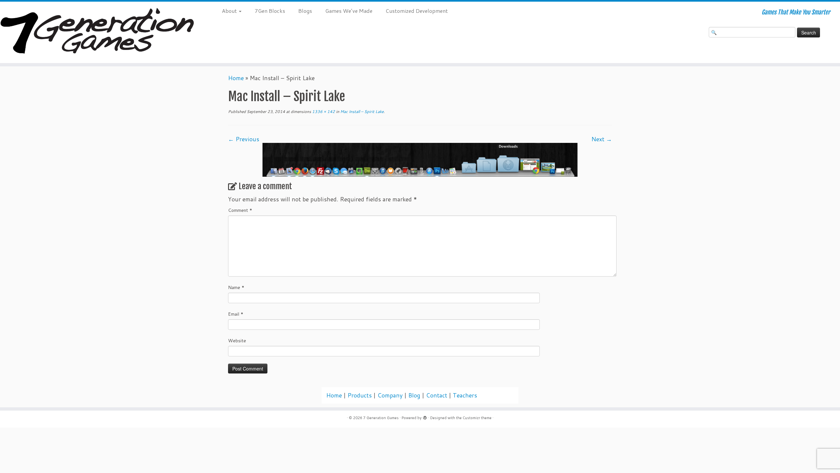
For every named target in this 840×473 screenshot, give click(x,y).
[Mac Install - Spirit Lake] (420, 159)
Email (235, 314)
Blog (414, 395)
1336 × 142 (323, 111)
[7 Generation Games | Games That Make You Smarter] (97, 32)
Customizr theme (477, 417)
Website (237, 340)
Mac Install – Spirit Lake (361, 111)
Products (359, 395)
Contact (436, 395)
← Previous (243, 139)
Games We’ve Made (348, 10)
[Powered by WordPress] (425, 416)
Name (236, 287)
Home (236, 78)
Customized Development (417, 10)
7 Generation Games (381, 417)
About (230, 10)
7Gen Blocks (270, 10)
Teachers (465, 395)
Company (390, 395)
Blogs (305, 10)
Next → (601, 139)
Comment (240, 210)
